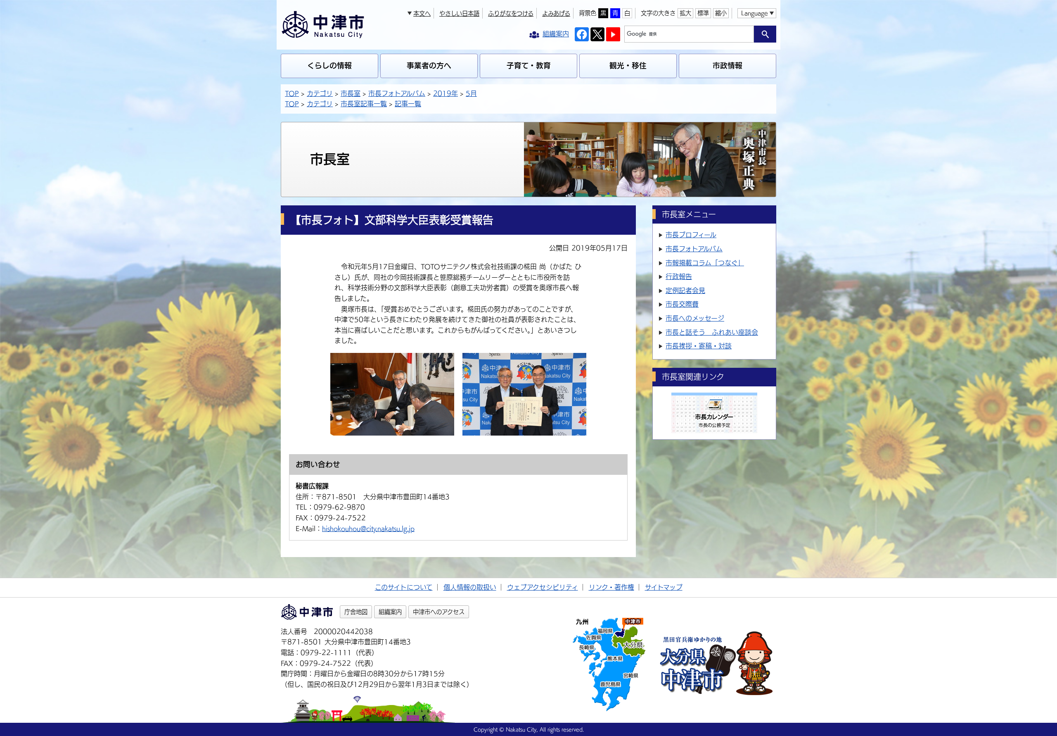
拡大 (685, 13)
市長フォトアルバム (396, 93)
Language (754, 13)
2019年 (445, 93)
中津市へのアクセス (439, 612)
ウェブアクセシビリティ (542, 587)
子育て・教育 (529, 65)
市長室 (350, 93)
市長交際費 (682, 304)
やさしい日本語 (459, 13)
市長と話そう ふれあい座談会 (712, 332)
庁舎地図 (355, 612)
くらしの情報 (329, 65)
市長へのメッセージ (695, 318)
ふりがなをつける (510, 13)
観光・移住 (628, 65)
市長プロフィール (691, 234)
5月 (471, 93)
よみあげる (556, 13)
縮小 (721, 13)
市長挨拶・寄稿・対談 (699, 346)
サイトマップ (664, 587)
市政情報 (727, 65)
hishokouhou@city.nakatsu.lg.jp (368, 528)
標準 (703, 13)
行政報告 (679, 276)
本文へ (422, 13)
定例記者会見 (685, 290)
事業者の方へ (429, 65)
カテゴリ (320, 93)
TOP (292, 93)
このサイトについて (404, 587)
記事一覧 (408, 103)
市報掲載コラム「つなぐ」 (705, 263)
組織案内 (390, 612)
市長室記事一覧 (364, 103)
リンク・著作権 (611, 587)
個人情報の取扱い (469, 587)
